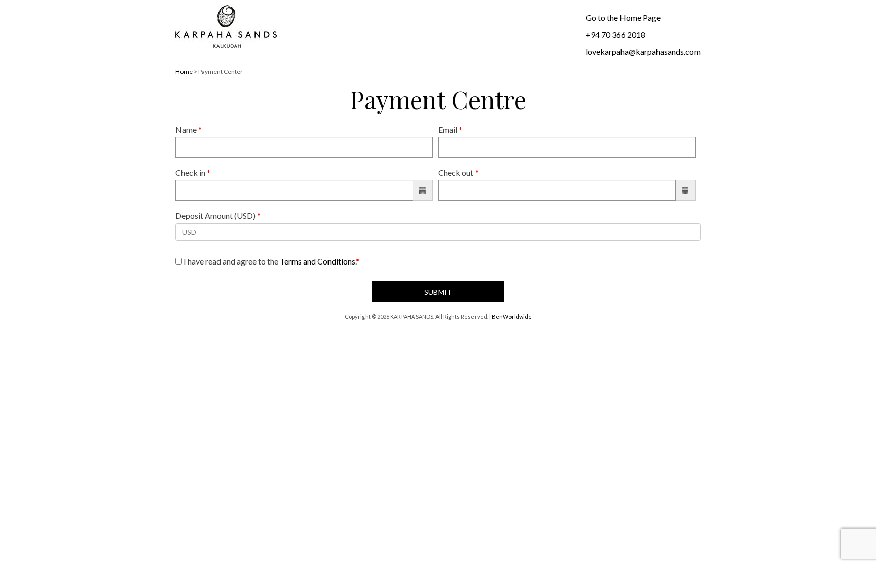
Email (450, 129)
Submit (438, 292)
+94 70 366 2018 (615, 35)
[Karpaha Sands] (226, 27)
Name (188, 129)
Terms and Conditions (317, 261)
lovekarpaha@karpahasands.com (643, 51)
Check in (192, 172)
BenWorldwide (512, 316)
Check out (458, 172)
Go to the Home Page (623, 17)
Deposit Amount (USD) (218, 215)
